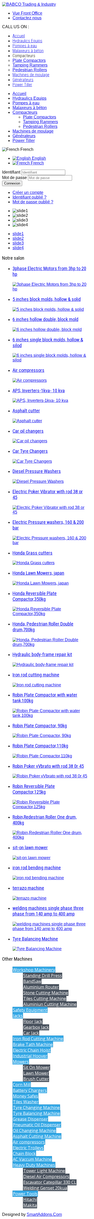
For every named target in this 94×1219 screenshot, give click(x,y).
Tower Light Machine (44, 1171)
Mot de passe (15, 177)
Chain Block (24, 1153)
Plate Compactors (39, 117)
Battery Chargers (30, 1090)
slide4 (18, 248)
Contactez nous (27, 18)
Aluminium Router (41, 987)
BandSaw (32, 981)
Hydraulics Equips (29, 98)
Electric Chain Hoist (31, 1050)
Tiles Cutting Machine (44, 998)
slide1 (18, 233)
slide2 (18, 238)
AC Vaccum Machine (32, 1159)
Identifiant (11, 172)
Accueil (19, 93)
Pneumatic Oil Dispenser (37, 1125)
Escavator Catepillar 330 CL (49, 1182)
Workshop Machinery (34, 970)
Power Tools (25, 1194)
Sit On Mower (36, 1067)
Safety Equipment (30, 1010)
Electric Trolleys (28, 1148)
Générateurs (24, 136)
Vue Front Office (27, 13)
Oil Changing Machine (34, 1130)
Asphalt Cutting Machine (37, 1136)
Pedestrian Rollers (40, 126)
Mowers (21, 1062)
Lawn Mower (36, 1073)
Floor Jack (32, 1021)
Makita (30, 1205)
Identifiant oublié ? (29, 197)
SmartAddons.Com (44, 1214)
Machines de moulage (33, 131)
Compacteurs (25, 112)
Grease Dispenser (30, 1119)
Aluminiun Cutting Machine (50, 1004)
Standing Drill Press (42, 975)
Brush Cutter (36, 1079)
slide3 (18, 243)
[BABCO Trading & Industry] (29, 4)
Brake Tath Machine (33, 1044)
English (38, 158)
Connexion (12, 183)
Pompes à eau (26, 103)
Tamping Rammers (40, 122)
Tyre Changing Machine (36, 1107)
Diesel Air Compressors (46, 1176)
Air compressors (29, 1142)
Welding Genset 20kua (45, 1188)
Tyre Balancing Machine (36, 1113)
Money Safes (25, 1096)
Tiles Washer (25, 1102)
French (37, 163)
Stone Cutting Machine (45, 993)
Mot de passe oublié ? (33, 202)
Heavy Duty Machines (34, 1165)
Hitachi (30, 1199)
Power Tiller (24, 140)
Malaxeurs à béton (30, 107)
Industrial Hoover (30, 1056)
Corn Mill (22, 1084)
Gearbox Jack (36, 1027)
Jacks (18, 1016)
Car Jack (31, 1033)
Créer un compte (28, 192)
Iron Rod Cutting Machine (38, 1039)
